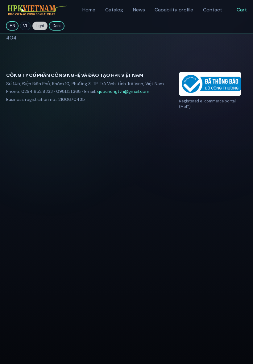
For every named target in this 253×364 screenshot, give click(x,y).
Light (39, 25)
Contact (212, 9)
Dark (56, 25)
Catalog (114, 9)
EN (12, 25)
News (139, 9)
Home (88, 9)
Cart (242, 9)
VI (25, 25)
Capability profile (174, 9)
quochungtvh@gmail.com (123, 91)
